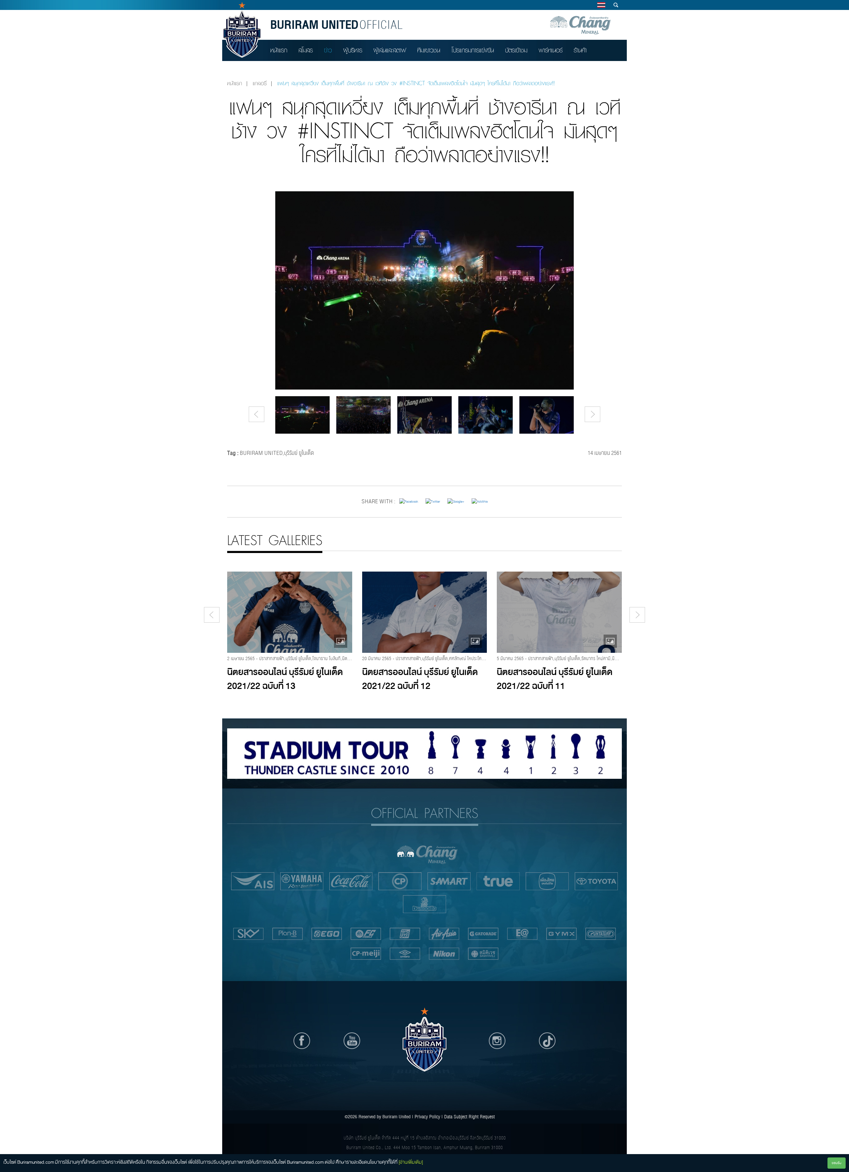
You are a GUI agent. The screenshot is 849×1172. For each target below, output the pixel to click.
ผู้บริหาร (352, 50)
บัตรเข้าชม (516, 50)
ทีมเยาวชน (428, 50)
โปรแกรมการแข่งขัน (472, 50)
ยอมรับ (836, 1162)
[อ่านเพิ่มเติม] (411, 1162)
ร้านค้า (580, 50)
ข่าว (328, 50)
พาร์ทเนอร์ (550, 50)
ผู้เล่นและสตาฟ (389, 50)
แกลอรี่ (260, 83)
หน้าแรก (278, 50)
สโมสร (305, 50)
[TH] (601, 5)
